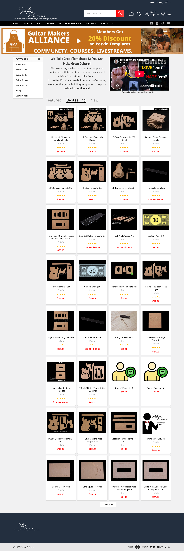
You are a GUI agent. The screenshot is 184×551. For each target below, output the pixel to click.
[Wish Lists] (140, 14)
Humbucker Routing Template (61, 389)
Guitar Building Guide (70, 23)
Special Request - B (124, 388)
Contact (105, 23)
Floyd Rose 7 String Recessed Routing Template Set (60, 237)
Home (16, 23)
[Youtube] (168, 23)
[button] (92, 41)
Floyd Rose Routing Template (61, 337)
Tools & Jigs (21, 69)
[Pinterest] (162, 23)
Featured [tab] (53, 100)
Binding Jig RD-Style (61, 486)
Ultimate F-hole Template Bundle (155, 138)
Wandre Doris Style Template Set (61, 440)
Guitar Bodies (22, 75)
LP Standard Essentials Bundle (92, 138)
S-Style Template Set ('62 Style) (124, 138)
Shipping (49, 23)
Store (26, 23)
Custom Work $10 (156, 235)
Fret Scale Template (156, 188)
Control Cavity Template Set (124, 286)
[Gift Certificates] (132, 14)
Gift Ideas (91, 23)
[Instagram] (157, 23)
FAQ (38, 23)
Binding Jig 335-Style (92, 486)
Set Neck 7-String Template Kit (124, 440)
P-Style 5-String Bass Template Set (92, 440)
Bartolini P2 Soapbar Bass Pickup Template (155, 488)
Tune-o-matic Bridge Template (155, 338)
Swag (18, 90)
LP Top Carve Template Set (124, 188)
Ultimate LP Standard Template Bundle (60, 138)
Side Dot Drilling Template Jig (92, 235)
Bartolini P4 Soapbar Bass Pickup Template (124, 488)
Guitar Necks (22, 80)
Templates (21, 64)
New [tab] (94, 100)
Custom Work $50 (92, 286)
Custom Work (22, 95)
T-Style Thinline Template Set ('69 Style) (92, 389)
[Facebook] (151, 23)
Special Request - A (155, 388)
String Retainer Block (124, 337)
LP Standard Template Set (60, 188)
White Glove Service (156, 438)
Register (154, 14)
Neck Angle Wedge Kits (124, 235)
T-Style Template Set (92, 188)
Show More (108, 504)
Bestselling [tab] (76, 100)
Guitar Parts (21, 85)
